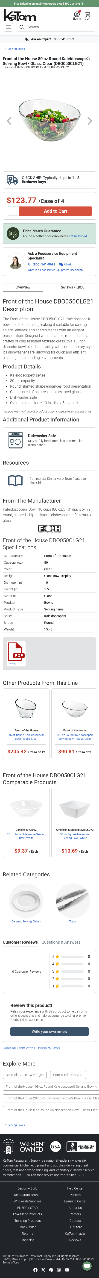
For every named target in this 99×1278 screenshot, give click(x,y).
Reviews (75, 1240)
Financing (27, 1240)
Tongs (73, 921)
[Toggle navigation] (8, 27)
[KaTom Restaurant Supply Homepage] (20, 15)
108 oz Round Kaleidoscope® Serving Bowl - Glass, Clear (74, 736)
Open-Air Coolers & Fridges (25, 1075)
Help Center (75, 1188)
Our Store (75, 1227)
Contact (75, 1220)
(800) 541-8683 (44, 264)
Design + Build (27, 1188)
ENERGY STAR (27, 1208)
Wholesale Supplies (27, 1201)
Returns (27, 1233)
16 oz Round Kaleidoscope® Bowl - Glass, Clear (26, 736)
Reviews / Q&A (72, 287)
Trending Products (28, 1220)
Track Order (27, 1227)
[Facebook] (35, 1269)
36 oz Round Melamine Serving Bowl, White (26, 836)
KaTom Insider (75, 1233)
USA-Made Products (27, 1214)
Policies (75, 1195)
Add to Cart (55, 211)
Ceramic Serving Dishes (26, 921)
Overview (23, 287)
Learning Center (75, 1201)
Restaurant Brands (27, 1195)
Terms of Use (11, 1262)
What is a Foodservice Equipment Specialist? (55, 270)
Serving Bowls (16, 48)
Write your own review (49, 1031)
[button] (77, 16)
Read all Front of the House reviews (31, 1048)
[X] (43, 1269)
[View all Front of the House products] (49, 528)
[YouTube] (67, 1269)
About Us (75, 1208)
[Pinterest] (51, 1269)
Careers (75, 1214)
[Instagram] (59, 1269)
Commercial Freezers (68, 1075)
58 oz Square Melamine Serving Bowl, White (74, 836)
